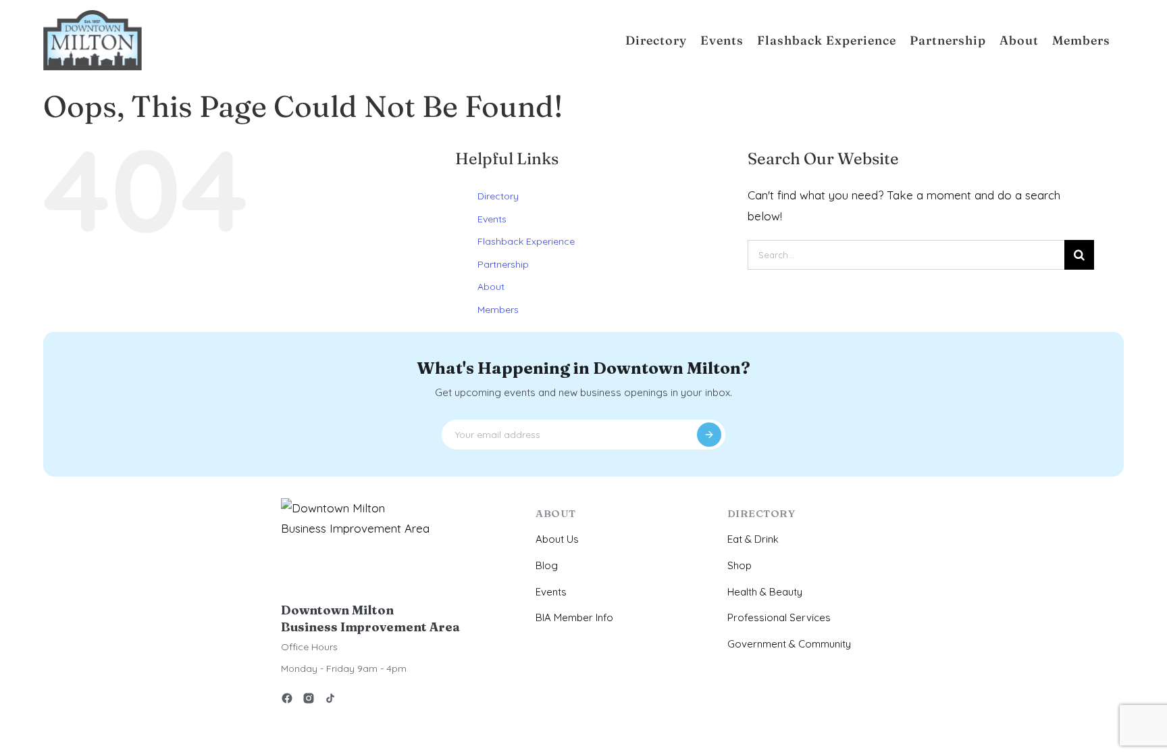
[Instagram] (309, 700)
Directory (498, 196)
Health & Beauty (764, 591)
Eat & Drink (753, 539)
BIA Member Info (574, 617)
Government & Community (789, 643)
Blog (547, 565)
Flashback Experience (526, 241)
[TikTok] (330, 700)
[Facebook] (287, 700)
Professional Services (779, 617)
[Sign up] (709, 434)
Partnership (503, 264)
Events (492, 219)
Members (498, 309)
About (490, 287)
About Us (557, 539)
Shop (739, 565)
